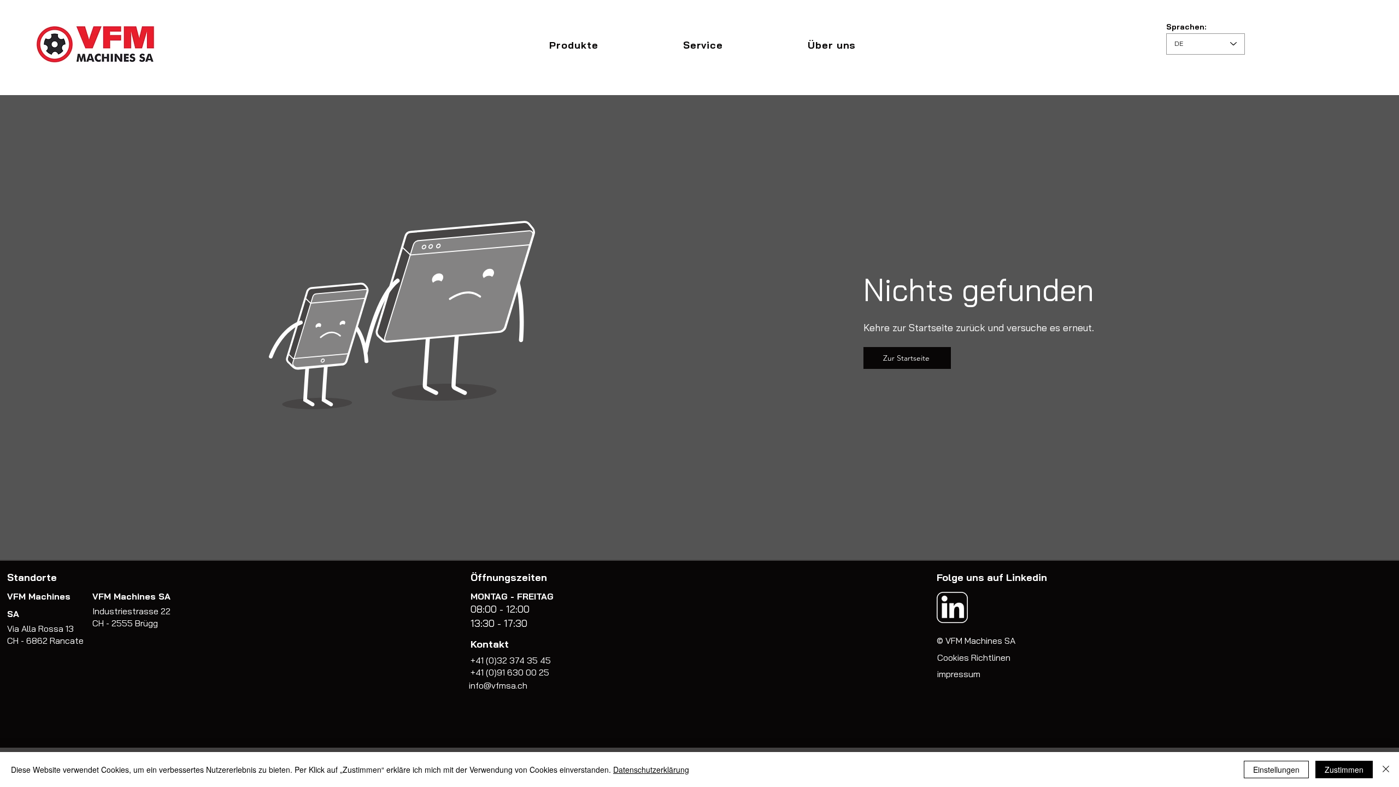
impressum (958, 673)
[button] (573, 45)
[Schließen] (1385, 769)
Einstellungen (1276, 769)
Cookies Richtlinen (973, 657)
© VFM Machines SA (976, 640)
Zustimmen (1344, 769)
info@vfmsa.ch (498, 685)
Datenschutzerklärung (651, 769)
